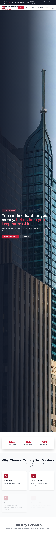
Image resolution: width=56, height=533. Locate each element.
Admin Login (53, 8)
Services (32, 7)
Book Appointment (9, 236)
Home (21, 7)
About (26, 7)
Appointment (40, 7)
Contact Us (25, 236)
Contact (47, 7)
